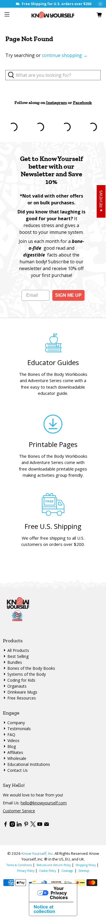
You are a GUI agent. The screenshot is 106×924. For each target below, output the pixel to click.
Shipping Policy (85, 865)
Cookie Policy (47, 871)
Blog (11, 746)
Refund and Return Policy (53, 865)
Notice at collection (44, 909)
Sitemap (83, 871)
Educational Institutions (28, 764)
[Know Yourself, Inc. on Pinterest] (26, 825)
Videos (13, 740)
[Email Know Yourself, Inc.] (46, 825)
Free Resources (21, 698)
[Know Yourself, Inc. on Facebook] (5, 825)
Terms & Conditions (19, 865)
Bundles (14, 662)
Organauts (17, 686)
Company (16, 722)
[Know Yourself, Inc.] (53, 15)
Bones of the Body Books (31, 668)
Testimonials (19, 728)
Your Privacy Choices (59, 892)
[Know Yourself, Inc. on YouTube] (39, 825)
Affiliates (15, 752)
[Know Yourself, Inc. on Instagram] (12, 825)
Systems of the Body (26, 674)
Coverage (67, 871)
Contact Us (17, 770)
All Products (18, 650)
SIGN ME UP (68, 295)
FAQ (11, 734)
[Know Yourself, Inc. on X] (33, 825)
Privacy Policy (25, 871)
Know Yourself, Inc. (37, 853)
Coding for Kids (21, 680)
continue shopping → (65, 55)
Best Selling (18, 656)
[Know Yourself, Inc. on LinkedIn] (19, 825)
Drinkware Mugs (22, 692)
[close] (100, 4)
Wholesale (16, 758)
